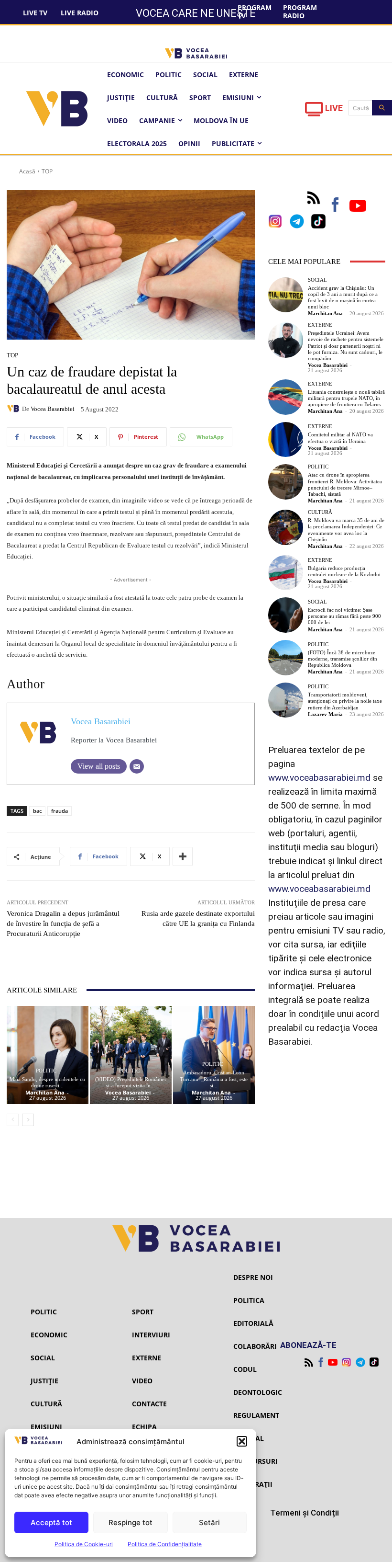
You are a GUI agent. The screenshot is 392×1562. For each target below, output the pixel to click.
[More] (183, 856)
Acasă (27, 171)
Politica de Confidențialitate (165, 1544)
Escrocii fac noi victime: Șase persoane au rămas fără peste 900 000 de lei (344, 616)
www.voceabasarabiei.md (319, 777)
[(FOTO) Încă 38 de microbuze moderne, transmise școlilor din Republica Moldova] (286, 657)
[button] (242, 1441)
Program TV (255, 11)
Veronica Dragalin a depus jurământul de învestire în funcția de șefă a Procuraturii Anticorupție (63, 923)
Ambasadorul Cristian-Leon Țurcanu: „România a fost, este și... (214, 1079)
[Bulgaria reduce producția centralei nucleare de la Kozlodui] (286, 573)
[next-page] (28, 1120)
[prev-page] (13, 1120)
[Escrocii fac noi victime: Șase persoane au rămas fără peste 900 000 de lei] (286, 615)
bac (37, 810)
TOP (47, 171)
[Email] (137, 766)
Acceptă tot (51, 1522)
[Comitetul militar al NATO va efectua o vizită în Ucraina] (286, 439)
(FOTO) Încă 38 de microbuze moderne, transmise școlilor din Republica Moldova (342, 659)
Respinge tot (130, 1522)
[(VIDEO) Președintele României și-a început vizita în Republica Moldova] (131, 1055)
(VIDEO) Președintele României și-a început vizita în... (130, 1082)
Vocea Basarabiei (53, 409)
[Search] (382, 107)
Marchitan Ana (45, 1092)
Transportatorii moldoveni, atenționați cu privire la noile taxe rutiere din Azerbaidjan (345, 701)
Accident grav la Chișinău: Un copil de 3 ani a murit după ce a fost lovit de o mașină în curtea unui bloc (343, 297)
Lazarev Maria (325, 714)
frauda (59, 810)
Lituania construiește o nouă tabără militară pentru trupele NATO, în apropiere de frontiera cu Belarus (346, 398)
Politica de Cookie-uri (83, 1544)
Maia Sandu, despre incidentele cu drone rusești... (47, 1082)
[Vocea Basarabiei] (14, 408)
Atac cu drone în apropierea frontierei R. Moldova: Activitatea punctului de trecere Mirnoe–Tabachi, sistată (345, 484)
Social (317, 280)
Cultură (320, 512)
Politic (46, 1070)
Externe (320, 325)
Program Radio (300, 11)
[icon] (314, 112)
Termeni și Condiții (304, 1512)
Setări (209, 1522)
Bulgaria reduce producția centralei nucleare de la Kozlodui (344, 571)
